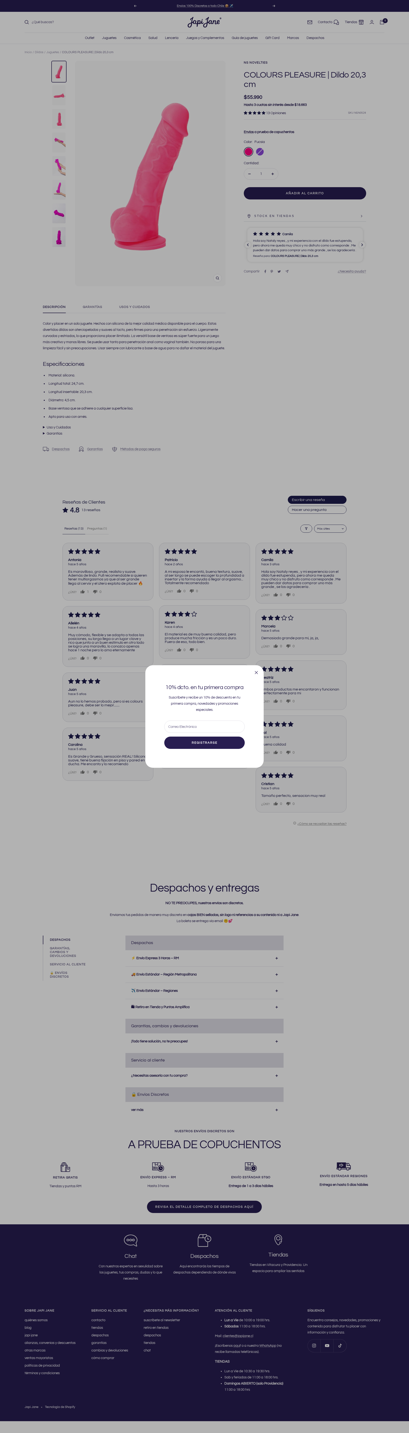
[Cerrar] (256, 672)
